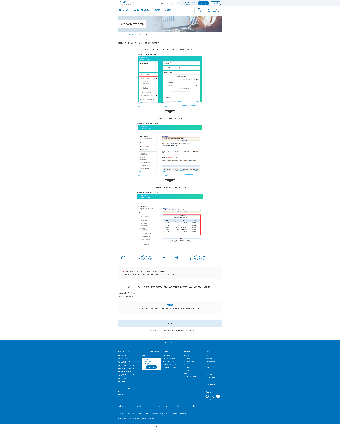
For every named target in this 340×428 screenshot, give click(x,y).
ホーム (119, 35)
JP (156, 3)
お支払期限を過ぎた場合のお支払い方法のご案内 (178, 330)
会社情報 (168, 10)
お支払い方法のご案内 (149, 330)
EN (162, 3)
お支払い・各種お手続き (141, 10)
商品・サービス (124, 10)
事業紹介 (157, 10)
